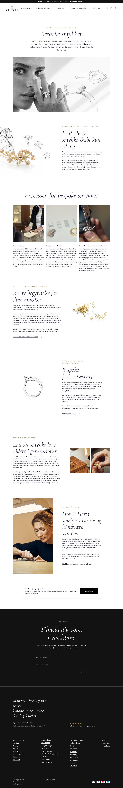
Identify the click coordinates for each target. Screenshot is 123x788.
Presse (15, 751)
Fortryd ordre (46, 762)
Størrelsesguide (47, 751)
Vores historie (18, 740)
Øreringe (73, 749)
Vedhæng (73, 755)
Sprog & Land (50, 780)
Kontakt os (89, 591)
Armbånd (73, 752)
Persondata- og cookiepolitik (18, 783)
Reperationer (18, 754)
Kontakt (16, 743)
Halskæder (74, 757)
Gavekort (73, 766)
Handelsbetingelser (49, 754)
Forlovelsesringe (76, 740)
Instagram (105, 743)
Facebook (106, 740)
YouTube (106, 746)
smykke (91, 554)
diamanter (32, 318)
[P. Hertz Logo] (12, 8)
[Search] (115, 8)
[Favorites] (107, 8)
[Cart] (111, 8)
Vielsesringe (75, 743)
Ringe (72, 746)
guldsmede (92, 160)
